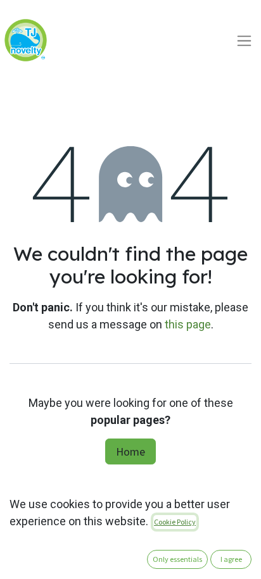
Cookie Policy (175, 521)
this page (188, 324)
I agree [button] (231, 559)
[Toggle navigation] (244, 40)
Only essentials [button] (177, 559)
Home (130, 451)
